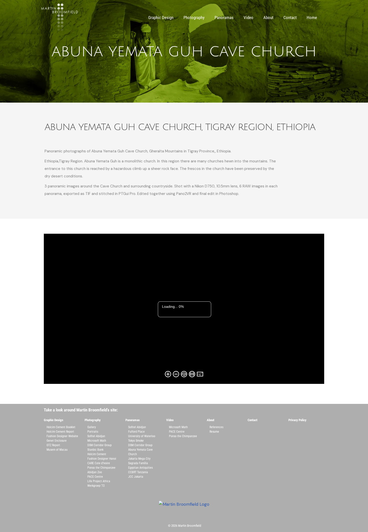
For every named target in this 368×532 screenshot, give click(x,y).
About (268, 17)
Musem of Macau (57, 449)
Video (248, 17)
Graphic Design (160, 17)
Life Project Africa (98, 481)
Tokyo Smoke (136, 440)
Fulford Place (136, 431)
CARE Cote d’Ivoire (98, 463)
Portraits (92, 431)
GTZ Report (53, 445)
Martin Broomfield (189, 525)
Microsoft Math (96, 440)
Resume (214, 431)
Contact (290, 17)
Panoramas (224, 17)
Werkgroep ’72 (96, 485)
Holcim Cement (96, 454)
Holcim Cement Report (60, 431)
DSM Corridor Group (99, 445)
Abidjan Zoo (94, 472)
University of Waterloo (141, 436)
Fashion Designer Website (62, 436)
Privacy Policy (297, 420)
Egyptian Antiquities (140, 467)
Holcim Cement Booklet (61, 427)
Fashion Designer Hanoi (101, 458)
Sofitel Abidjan (96, 436)
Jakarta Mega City (139, 458)
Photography (194, 17)
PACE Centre (95, 476)
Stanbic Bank (95, 449)
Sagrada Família (138, 463)
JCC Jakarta (135, 476)
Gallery (91, 427)
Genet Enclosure (57, 440)
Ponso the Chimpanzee (101, 467)
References (216, 427)
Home (312, 17)
